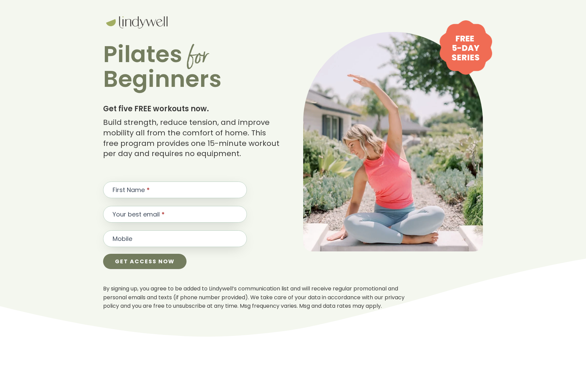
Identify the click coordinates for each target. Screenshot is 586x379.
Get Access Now (145, 261)
